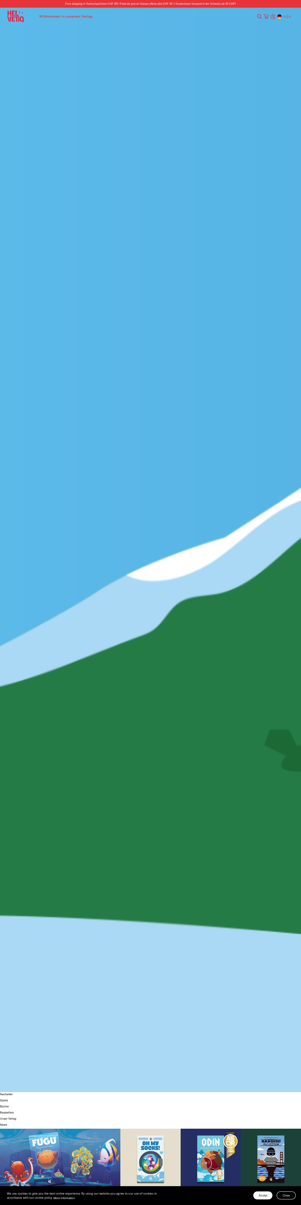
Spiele (4, 1100)
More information (64, 1198)
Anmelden (273, 16)
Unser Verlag (8, 1118)
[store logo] (21, 16)
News (3, 1125)
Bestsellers (7, 1112)
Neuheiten (6, 1094)
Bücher (4, 1106)
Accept (263, 1195)
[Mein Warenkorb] (266, 17)
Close (286, 1195)
